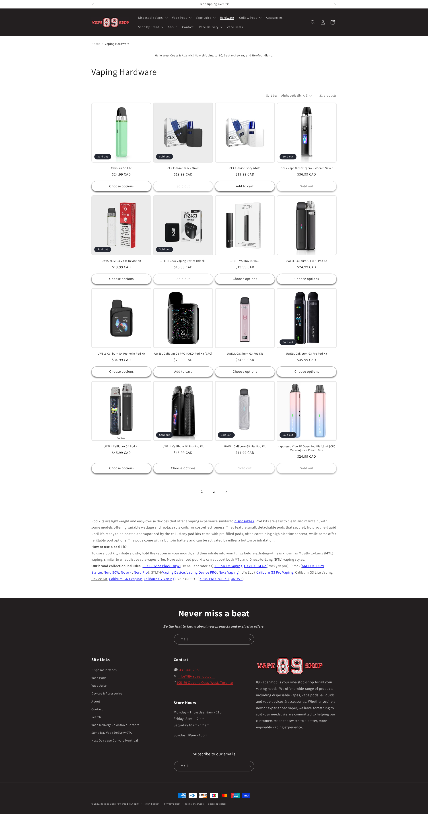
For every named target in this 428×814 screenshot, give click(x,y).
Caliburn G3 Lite (121, 168)
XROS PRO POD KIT (215, 578)
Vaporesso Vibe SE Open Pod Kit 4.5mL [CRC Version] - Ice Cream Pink (306, 448)
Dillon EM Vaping (228, 566)
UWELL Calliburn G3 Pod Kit (245, 353)
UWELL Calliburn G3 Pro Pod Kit (306, 353)
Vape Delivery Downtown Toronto (115, 725)
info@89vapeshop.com (196, 676)
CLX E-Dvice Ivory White (244, 168)
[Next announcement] (335, 4)
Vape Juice (99, 686)
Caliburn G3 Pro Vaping (274, 572)
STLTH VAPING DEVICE (244, 261)
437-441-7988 (190, 669)
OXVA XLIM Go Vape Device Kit (121, 261)
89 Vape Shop (108, 803)
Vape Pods (98, 678)
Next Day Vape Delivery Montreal (114, 740)
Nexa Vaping (229, 572)
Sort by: (271, 95)
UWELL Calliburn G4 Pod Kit (121, 446)
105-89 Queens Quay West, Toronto (205, 682)
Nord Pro (141, 572)
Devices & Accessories (106, 693)
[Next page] (226, 492)
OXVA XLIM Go (255, 566)
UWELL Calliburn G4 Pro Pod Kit (183, 446)
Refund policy (152, 803)
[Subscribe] (249, 639)
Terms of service (194, 803)
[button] (153, 17)
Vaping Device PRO (202, 572)
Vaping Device (173, 572)
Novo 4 (126, 572)
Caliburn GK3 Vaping (125, 578)
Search (96, 717)
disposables (244, 521)
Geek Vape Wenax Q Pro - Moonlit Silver (307, 168)
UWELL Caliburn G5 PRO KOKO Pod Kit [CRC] (183, 353)
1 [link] (202, 491)
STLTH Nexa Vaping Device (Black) (183, 261)
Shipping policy (217, 803)
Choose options (121, 186)
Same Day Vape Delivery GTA (111, 733)
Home (95, 44)
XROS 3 (237, 578)
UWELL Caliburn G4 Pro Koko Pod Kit (121, 353)
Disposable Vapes (104, 670)
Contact (97, 709)
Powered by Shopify (128, 803)
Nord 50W (111, 572)
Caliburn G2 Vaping (159, 578)
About (95, 701)
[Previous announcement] (93, 4)
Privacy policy (172, 803)
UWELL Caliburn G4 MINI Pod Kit (306, 261)
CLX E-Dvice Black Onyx (183, 168)
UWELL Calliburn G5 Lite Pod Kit (245, 446)
